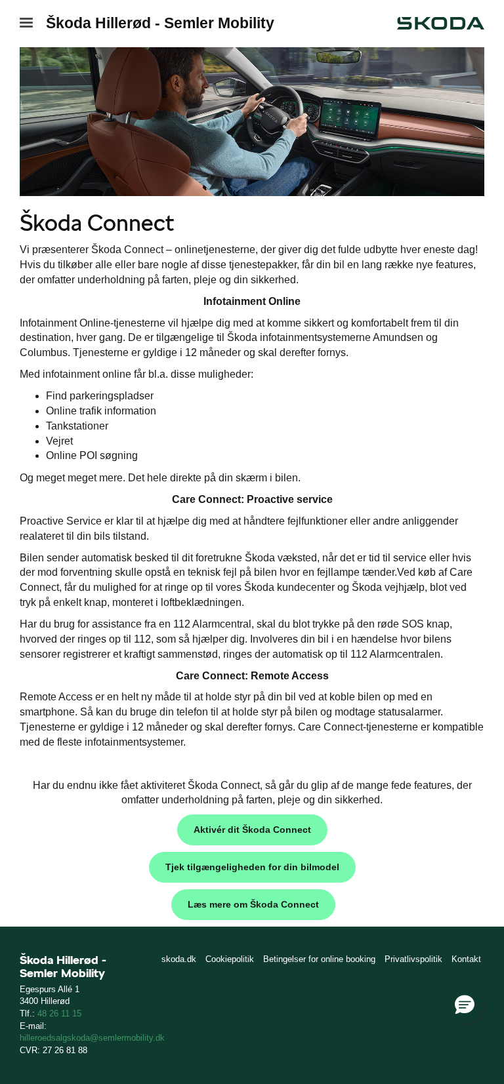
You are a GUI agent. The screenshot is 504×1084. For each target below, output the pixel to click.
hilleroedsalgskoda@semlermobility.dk (92, 1038)
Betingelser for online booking (319, 959)
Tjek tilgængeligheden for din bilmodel (252, 867)
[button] (464, 1005)
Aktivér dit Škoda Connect (252, 829)
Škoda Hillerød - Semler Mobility (160, 22)
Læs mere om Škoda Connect (253, 904)
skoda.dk (178, 959)
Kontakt (466, 959)
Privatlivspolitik (413, 959)
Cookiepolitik (229, 959)
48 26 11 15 (59, 1013)
